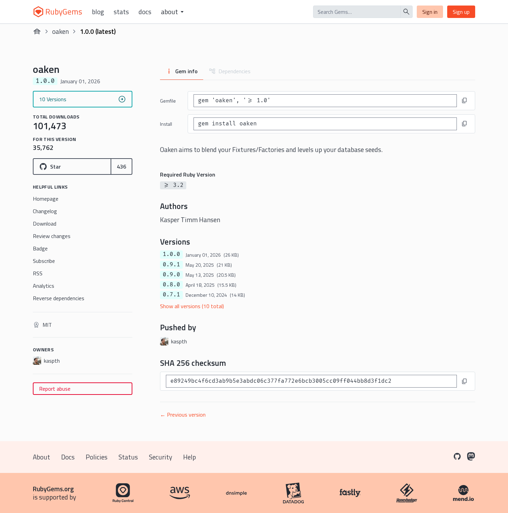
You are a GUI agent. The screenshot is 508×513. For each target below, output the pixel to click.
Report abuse (54, 388)
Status (128, 457)
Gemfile (168, 100)
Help (189, 457)
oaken (60, 31)
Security (160, 457)
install (166, 123)
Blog (98, 12)
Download (44, 223)
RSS (38, 273)
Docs (145, 12)
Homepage (45, 198)
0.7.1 (171, 294)
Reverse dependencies (58, 298)
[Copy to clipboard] (464, 100)
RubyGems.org (53, 489)
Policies (96, 457)
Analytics (43, 286)
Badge (40, 248)
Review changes (51, 236)
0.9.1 (171, 264)
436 (121, 166)
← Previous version (183, 414)
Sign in (430, 12)
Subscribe (44, 261)
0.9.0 (171, 274)
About (41, 457)
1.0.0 (171, 254)
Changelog (45, 211)
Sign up (461, 12)
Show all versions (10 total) (192, 306)
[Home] (37, 31)
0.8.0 (171, 284)
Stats (121, 12)
